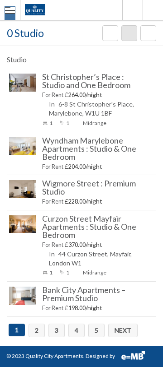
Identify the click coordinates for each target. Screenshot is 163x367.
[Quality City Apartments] (63, 9)
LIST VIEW (129, 37)
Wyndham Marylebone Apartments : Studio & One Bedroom (89, 148)
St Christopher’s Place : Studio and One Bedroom (86, 81)
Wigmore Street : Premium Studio (89, 187)
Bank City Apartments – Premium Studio (83, 294)
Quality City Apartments (54, 356)
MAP (110, 37)
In (52, 104)
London (132, 10)
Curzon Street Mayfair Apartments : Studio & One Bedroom (89, 226)
